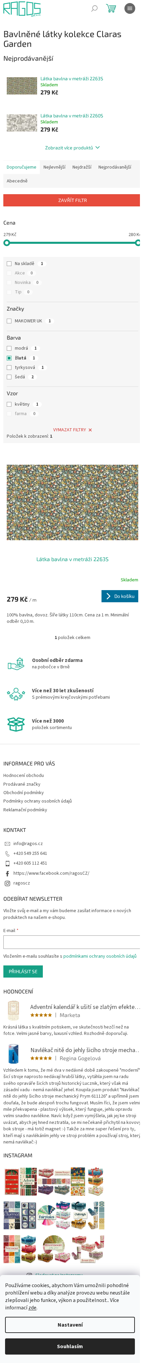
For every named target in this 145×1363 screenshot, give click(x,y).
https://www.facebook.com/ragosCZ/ (51, 873)
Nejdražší (81, 167)
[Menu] (130, 8)
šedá (24, 377)
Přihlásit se (23, 971)
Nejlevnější (54, 167)
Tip (22, 292)
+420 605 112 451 (30, 863)
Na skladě (29, 263)
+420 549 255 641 (30, 853)
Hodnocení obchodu (23, 775)
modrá (26, 348)
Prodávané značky (21, 784)
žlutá (25, 358)
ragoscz (21, 883)
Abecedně (17, 181)
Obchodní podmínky (23, 792)
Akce (24, 273)
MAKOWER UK (33, 321)
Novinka (26, 282)
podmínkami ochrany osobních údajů (100, 956)
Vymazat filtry (69, 430)
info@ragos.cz (28, 843)
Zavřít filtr (72, 200)
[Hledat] (94, 8)
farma (25, 413)
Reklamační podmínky (25, 810)
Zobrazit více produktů (69, 147)
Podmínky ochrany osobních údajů (37, 801)
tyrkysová (29, 367)
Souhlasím (70, 1346)
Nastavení (70, 1325)
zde (32, 1307)
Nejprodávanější (114, 167)
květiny (26, 404)
